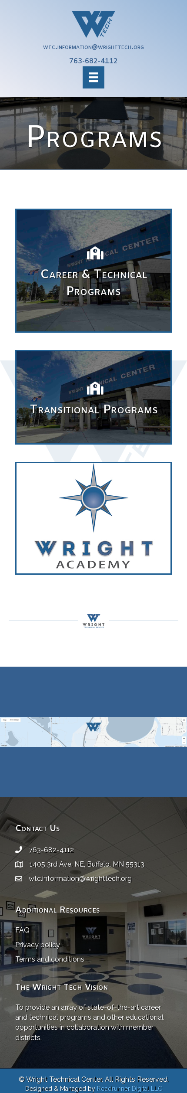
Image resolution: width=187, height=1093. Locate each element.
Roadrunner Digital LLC (129, 1088)
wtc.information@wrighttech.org (93, 47)
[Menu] (93, 77)
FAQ (22, 930)
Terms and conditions (49, 959)
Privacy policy (37, 945)
